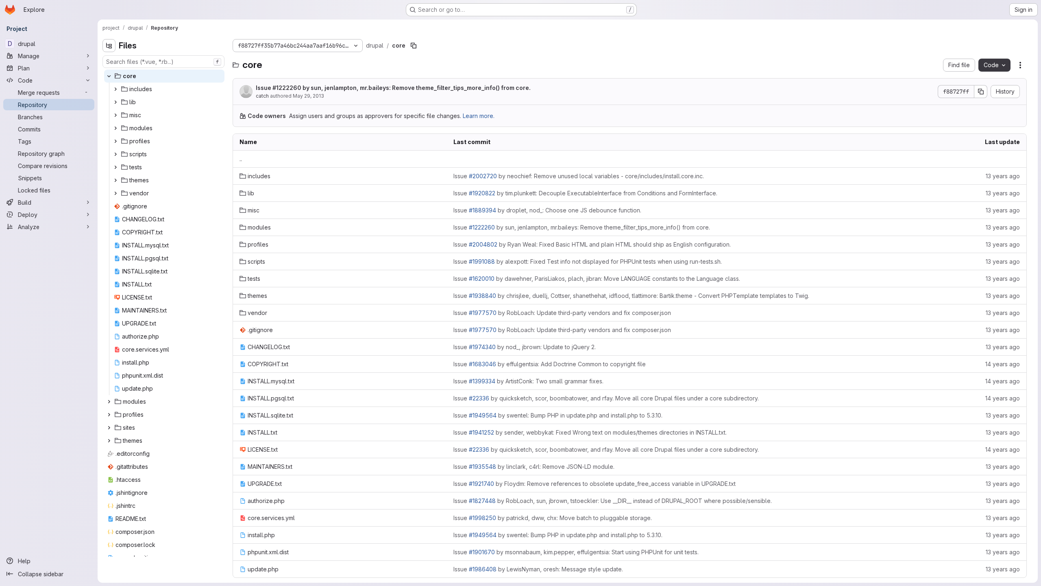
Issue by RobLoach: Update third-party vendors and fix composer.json (562, 312)
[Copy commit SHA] (980, 91)
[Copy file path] (413, 45)
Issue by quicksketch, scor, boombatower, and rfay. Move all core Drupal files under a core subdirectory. (606, 398)
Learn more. (478, 115)
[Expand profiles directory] (115, 141)
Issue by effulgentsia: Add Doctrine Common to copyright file (549, 364)
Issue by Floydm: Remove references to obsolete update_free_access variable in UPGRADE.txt (594, 483)
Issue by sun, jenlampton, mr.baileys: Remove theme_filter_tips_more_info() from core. (393, 87)
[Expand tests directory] (115, 167)
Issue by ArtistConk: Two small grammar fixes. (528, 381)
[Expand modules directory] (115, 128)
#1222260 (286, 87)
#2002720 (483, 176)
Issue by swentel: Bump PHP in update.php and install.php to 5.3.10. (557, 415)
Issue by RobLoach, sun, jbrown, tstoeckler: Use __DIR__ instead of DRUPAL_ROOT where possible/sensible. (612, 500)
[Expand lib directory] (115, 102)
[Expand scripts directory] (115, 154)
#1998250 (482, 517)
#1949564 (483, 415)
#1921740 (481, 483)
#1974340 (482, 346)
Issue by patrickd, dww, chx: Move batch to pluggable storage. (552, 517)
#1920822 (482, 193)
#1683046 (482, 364)
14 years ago (1002, 364)
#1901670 (482, 552)
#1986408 (483, 569)
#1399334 (482, 381)
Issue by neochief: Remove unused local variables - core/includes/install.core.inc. (578, 176)
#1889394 (482, 210)
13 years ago (1003, 176)
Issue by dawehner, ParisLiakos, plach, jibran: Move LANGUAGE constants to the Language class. (596, 278)
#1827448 (482, 500)
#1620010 (481, 278)
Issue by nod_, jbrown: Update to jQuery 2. (524, 346)
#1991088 (482, 261)
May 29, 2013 (308, 96)
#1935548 (482, 466)
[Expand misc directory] (115, 115)
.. (241, 158)
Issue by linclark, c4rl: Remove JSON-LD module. (533, 466)
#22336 (479, 398)
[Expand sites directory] (109, 428)
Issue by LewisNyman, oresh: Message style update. (538, 569)
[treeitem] (164, 76)
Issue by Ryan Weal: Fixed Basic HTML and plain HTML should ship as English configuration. (592, 244)
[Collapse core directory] (109, 76)
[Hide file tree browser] (108, 45)
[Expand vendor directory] (115, 193)
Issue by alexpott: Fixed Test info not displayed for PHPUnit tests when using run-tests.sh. (587, 261)
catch (262, 96)
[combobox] (163, 61)
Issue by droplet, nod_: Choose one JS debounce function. (547, 210)
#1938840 (482, 295)
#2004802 (483, 244)
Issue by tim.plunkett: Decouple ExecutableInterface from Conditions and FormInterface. (585, 193)
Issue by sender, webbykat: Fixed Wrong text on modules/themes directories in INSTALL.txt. (590, 432)
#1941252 (481, 432)
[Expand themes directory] (115, 180)
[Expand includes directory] (115, 89)
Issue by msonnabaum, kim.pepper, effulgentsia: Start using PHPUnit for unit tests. (576, 552)
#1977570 (483, 312)
